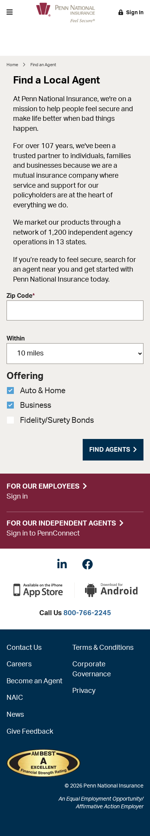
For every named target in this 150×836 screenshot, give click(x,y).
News (15, 714)
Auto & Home (42, 391)
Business (35, 405)
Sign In (134, 12)
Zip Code (21, 296)
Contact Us (24, 647)
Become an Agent (34, 681)
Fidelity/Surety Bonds (57, 420)
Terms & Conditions (102, 647)
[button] (10, 12)
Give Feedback (30, 731)
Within (16, 338)
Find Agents (109, 450)
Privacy (83, 690)
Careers (19, 664)
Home (12, 65)
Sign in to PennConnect (43, 533)
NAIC (15, 697)
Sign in (17, 496)
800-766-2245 (87, 613)
